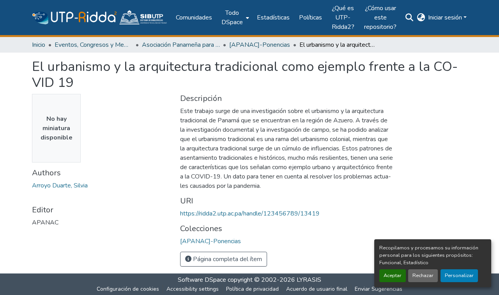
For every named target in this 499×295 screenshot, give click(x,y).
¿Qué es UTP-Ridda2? (343, 17)
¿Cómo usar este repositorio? (380, 17)
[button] (100, 17)
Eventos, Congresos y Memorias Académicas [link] (94, 45)
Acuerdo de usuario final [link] (316, 289)
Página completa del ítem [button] (226, 259)
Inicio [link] (38, 45)
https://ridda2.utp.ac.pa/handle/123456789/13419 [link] (250, 213)
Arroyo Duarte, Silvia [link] (60, 185)
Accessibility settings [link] (192, 289)
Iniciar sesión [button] (446, 17)
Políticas (310, 17)
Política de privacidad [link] (252, 289)
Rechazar (423, 275)
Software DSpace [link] (202, 280)
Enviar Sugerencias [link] (378, 289)
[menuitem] (234, 17)
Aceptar (393, 275)
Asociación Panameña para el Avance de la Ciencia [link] (181, 45)
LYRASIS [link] (309, 280)
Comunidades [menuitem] (194, 17)
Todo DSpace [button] (232, 17)
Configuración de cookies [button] (128, 289)
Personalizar (459, 275)
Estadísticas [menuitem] (273, 17)
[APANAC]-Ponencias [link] (259, 45)
